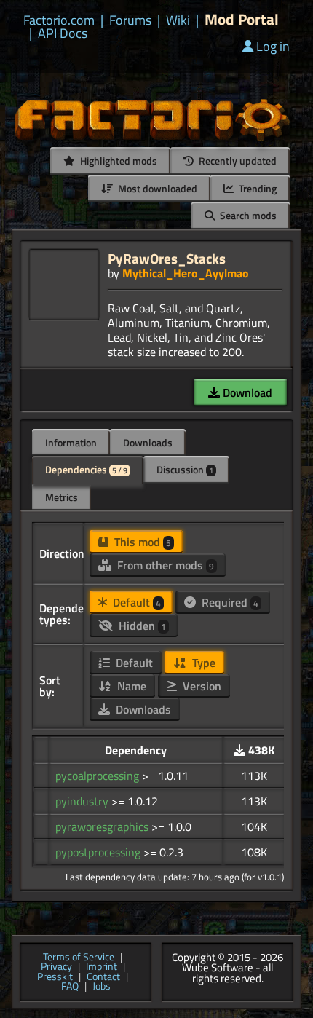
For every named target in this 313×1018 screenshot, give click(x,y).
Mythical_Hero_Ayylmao (185, 273)
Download (246, 392)
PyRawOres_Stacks (167, 258)
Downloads (148, 442)
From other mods (164, 565)
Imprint (101, 967)
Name (130, 686)
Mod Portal (242, 19)
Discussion (184, 469)
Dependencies (86, 469)
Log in (273, 46)
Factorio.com (59, 20)
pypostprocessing (99, 852)
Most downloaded (156, 188)
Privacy (56, 967)
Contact (103, 977)
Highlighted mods (117, 160)
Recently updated (237, 160)
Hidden (141, 625)
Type (202, 662)
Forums (130, 20)
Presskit (55, 977)
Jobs (101, 987)
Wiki (178, 20)
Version (200, 686)
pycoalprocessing (98, 775)
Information (71, 442)
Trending (257, 188)
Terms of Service (78, 957)
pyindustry (83, 801)
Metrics (61, 497)
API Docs (62, 33)
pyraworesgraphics (103, 826)
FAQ (70, 987)
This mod (141, 542)
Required (228, 602)
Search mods (247, 215)
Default (135, 602)
